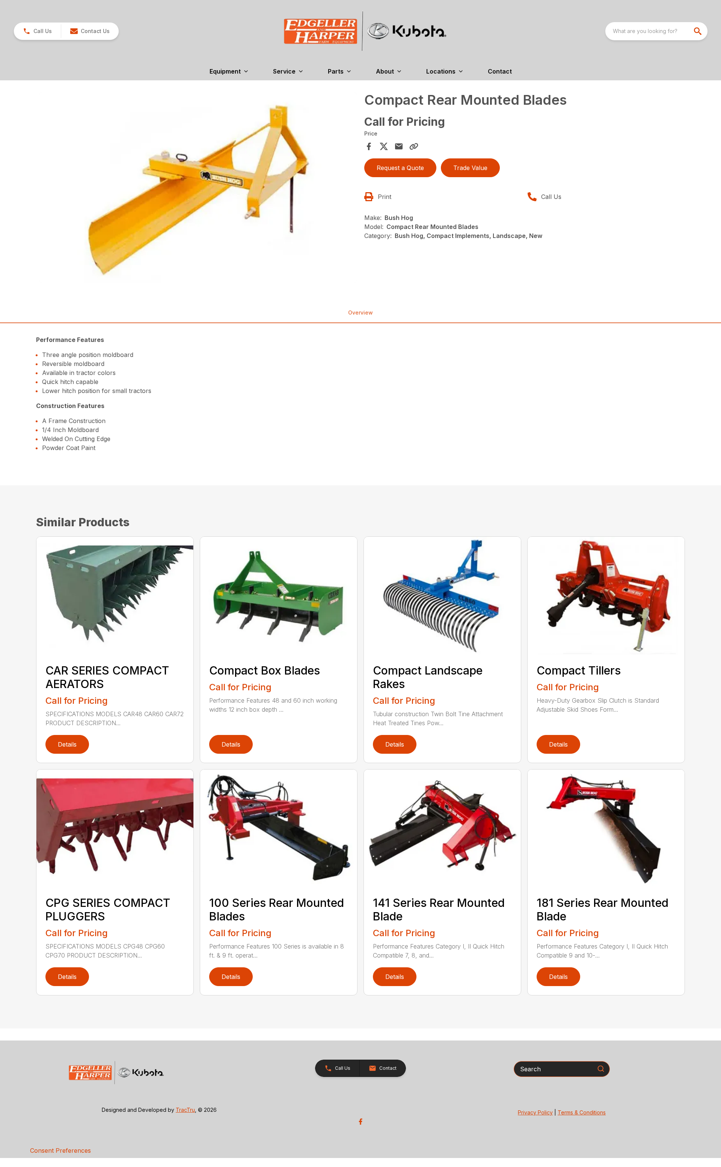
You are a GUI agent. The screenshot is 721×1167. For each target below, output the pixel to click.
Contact (500, 71)
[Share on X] (383, 146)
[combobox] (656, 31)
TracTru (185, 1110)
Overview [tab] (360, 312)
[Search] (601, 1068)
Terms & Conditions (582, 1112)
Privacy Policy (535, 1112)
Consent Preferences (60, 1150)
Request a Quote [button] (400, 168)
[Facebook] (360, 1122)
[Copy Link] (413, 146)
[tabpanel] (198, 188)
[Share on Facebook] (368, 146)
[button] (37, 31)
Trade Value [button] (470, 168)
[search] (698, 31)
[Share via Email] (398, 146)
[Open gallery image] (198, 187)
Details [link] (67, 744)
